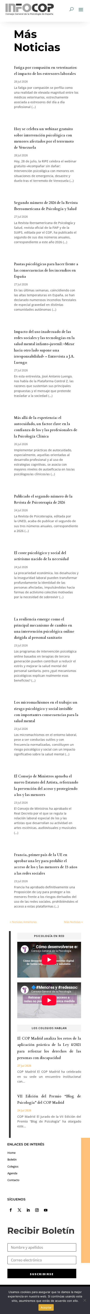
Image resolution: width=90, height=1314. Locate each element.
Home (11, 1153)
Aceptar (46, 1307)
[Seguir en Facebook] (10, 1210)
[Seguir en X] (19, 1210)
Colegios (12, 1166)
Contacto (13, 1180)
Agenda (12, 1173)
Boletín (12, 1159)
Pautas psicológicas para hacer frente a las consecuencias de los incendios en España (46, 270)
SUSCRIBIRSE (42, 1274)
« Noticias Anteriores (23, 922)
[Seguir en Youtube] (45, 1210)
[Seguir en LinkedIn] (28, 1210)
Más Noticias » (73, 922)
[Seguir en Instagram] (36, 1210)
